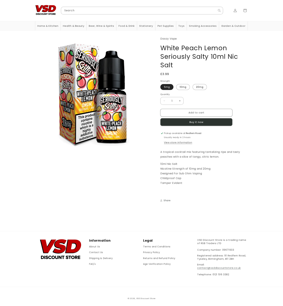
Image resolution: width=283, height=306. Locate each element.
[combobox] (142, 10)
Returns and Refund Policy (159, 258)
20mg (199, 87)
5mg (167, 87)
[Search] (219, 10)
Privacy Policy (151, 252)
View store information (178, 142)
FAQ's (92, 263)
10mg (183, 87)
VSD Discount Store (146, 298)
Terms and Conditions (156, 246)
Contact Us (96, 252)
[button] (48, 26)
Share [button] (167, 200)
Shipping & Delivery (101, 258)
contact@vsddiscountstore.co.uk (219, 268)
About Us (94, 246)
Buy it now (196, 122)
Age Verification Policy (157, 263)
